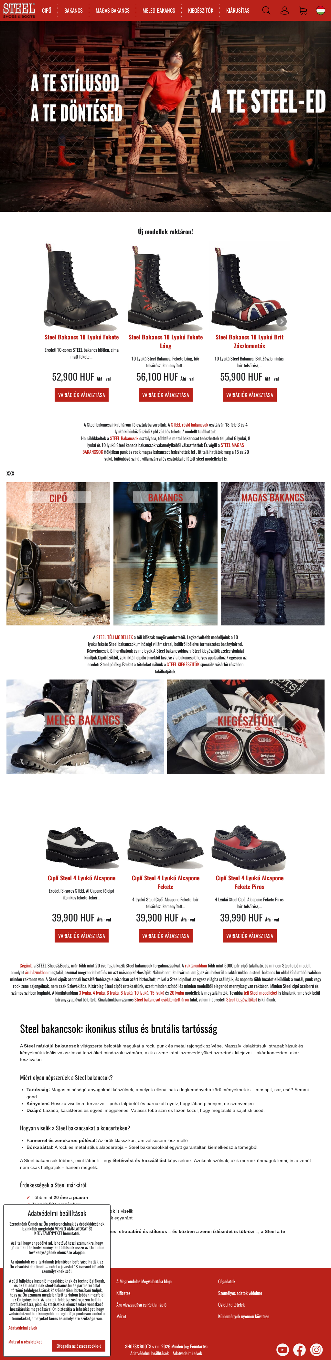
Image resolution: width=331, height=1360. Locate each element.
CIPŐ (46, 10)
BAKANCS (73, 10)
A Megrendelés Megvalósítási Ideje (144, 1281)
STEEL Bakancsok (124, 438)
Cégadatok (226, 1281)
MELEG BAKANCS (159, 10)
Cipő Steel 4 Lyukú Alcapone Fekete (165, 882)
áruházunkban (36, 972)
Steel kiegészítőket (241, 999)
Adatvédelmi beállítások (149, 1353)
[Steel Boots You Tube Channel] (282, 1349)
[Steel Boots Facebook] (299, 1349)
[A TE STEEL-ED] (165, 209)
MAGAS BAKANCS (113, 10)
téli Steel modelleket (260, 992)
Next (281, 321)
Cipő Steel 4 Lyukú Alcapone (249, 337)
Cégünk (26, 965)
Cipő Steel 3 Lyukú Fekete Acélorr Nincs (165, 341)
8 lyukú (127, 992)
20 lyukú (177, 992)
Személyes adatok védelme (240, 1292)
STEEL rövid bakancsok (189, 424)
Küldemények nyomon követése (243, 1316)
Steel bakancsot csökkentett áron (161, 999)
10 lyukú (141, 992)
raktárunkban (196, 965)
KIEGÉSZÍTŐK (200, 10)
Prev (49, 321)
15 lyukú (157, 992)
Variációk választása (81, 395)
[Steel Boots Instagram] (316, 1349)
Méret (121, 1316)
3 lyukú (85, 992)
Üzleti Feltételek (231, 1304)
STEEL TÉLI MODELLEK (114, 637)
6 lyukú (113, 992)
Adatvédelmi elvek (187, 1353)
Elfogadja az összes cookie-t (79, 1346)
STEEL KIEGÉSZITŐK (183, 664)
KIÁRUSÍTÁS (238, 10)
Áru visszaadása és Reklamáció (141, 1304)
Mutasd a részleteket (25, 1341)
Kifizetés (123, 1292)
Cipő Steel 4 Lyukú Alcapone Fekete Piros (249, 882)
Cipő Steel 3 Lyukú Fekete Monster (81, 341)
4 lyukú (99, 992)
